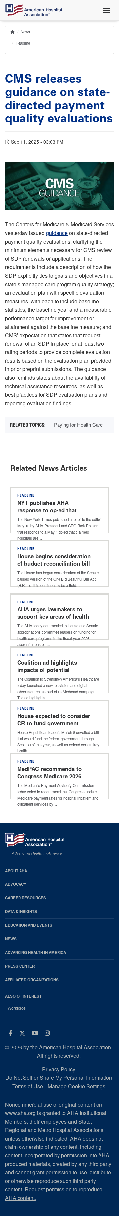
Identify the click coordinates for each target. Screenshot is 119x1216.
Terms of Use (27, 1086)
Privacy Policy (58, 1069)
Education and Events (28, 925)
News (25, 31)
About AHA (16, 871)
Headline (23, 43)
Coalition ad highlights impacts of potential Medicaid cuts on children (51, 669)
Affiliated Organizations (32, 980)
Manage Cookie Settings (76, 1086)
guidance (57, 233)
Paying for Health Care (78, 424)
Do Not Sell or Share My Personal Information (58, 1077)
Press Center (20, 966)
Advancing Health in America (35, 952)
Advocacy (15, 884)
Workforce (17, 1008)
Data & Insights (21, 911)
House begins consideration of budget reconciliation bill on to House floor (54, 563)
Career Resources (25, 898)
